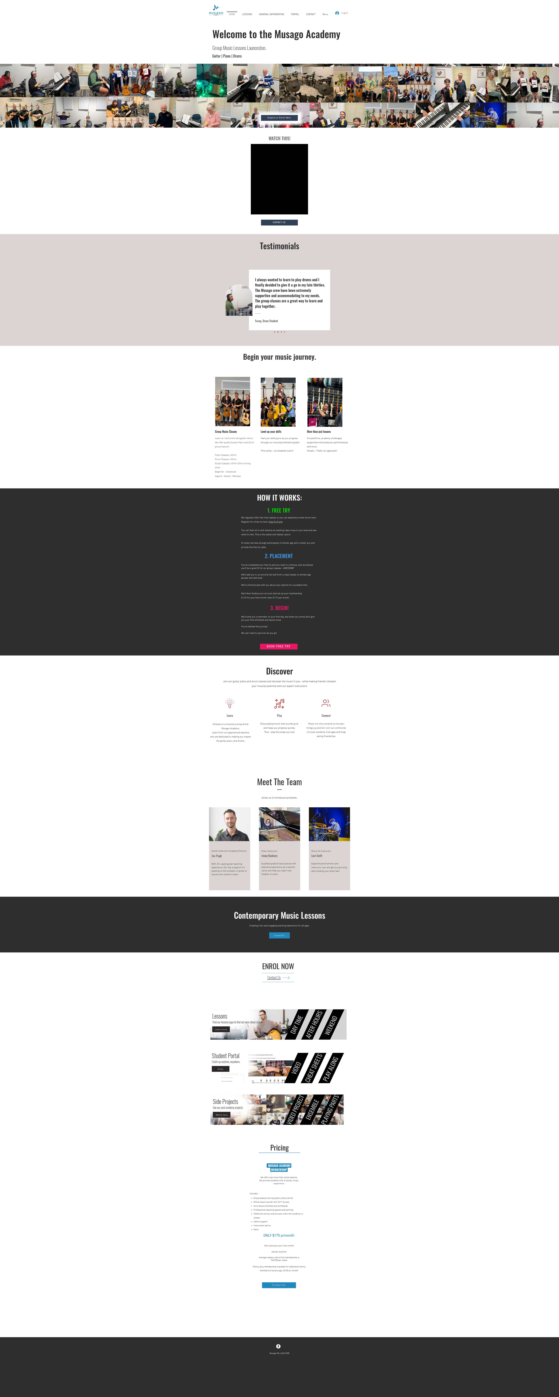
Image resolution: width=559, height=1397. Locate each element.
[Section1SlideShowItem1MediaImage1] (274, 332)
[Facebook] (278, 1346)
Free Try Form (276, 522)
